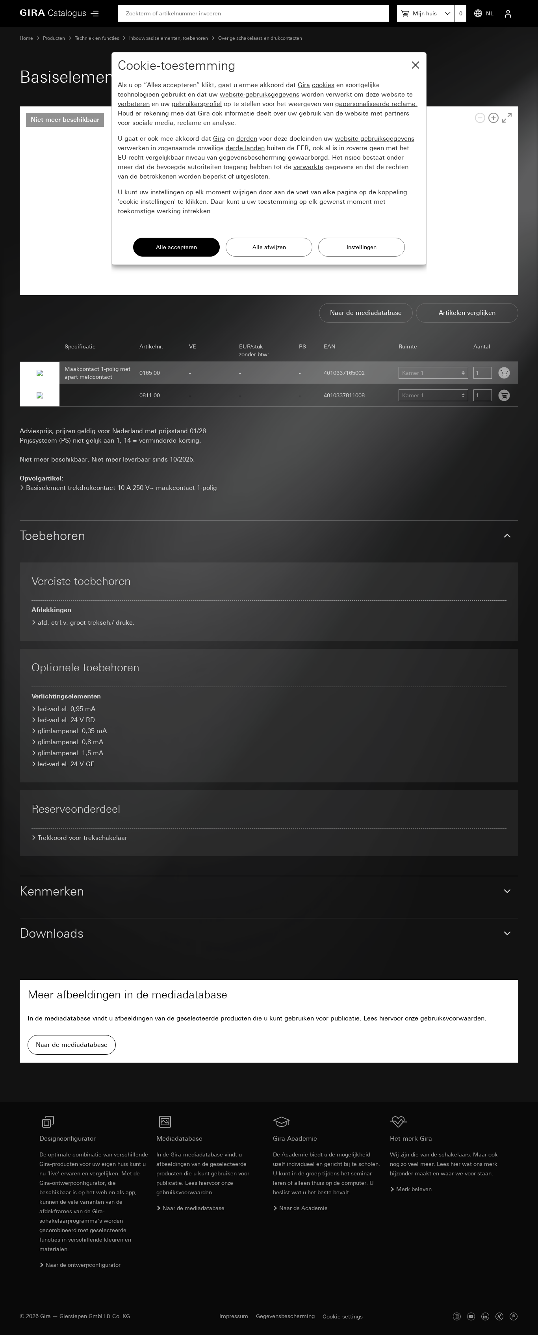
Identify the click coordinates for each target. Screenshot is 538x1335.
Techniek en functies (97, 38)
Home (26, 38)
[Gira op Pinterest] (513, 1316)
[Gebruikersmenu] (508, 13)
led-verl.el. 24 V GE (66, 764)
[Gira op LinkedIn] (485, 1316)
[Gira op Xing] (499, 1316)
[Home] (53, 13)
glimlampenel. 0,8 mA (70, 742)
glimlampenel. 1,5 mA (70, 753)
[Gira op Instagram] (457, 1316)
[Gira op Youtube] (471, 1316)
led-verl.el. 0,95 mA (66, 709)
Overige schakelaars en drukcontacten (260, 38)
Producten (54, 38)
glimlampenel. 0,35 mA (72, 731)
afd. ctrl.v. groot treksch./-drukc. (86, 622)
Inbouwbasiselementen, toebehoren (168, 38)
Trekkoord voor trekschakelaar (82, 838)
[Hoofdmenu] (92, 14)
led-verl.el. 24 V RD (66, 720)
